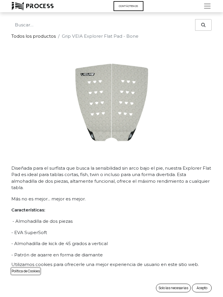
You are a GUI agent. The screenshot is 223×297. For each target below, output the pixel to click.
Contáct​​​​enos (128, 6)
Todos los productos (33, 36)
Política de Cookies (26, 271)
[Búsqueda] (203, 25)
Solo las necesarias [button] (173, 287)
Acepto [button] (202, 287)
